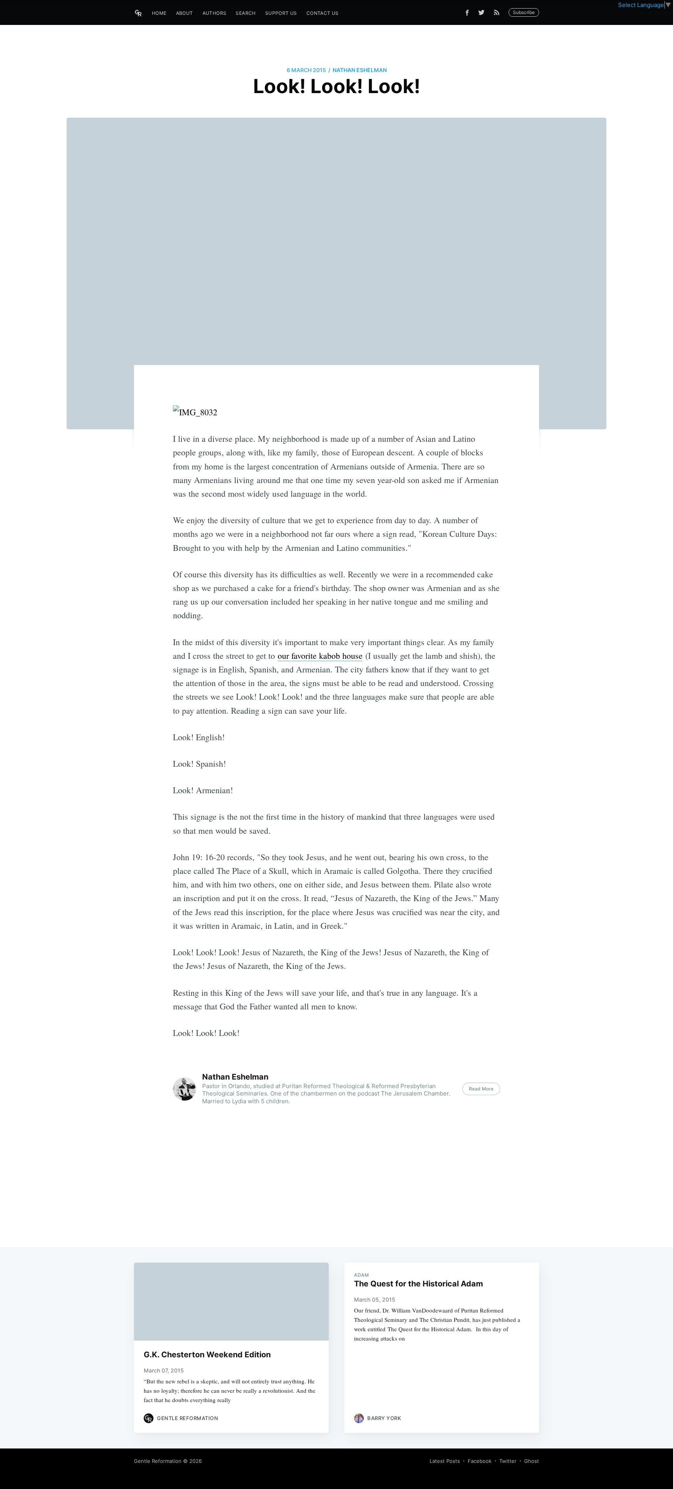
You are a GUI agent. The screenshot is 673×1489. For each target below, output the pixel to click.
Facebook (480, 1461)
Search (245, 13)
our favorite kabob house (320, 655)
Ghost (531, 1461)
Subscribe (524, 12)
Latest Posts (445, 1461)
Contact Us (323, 13)
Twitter (507, 1461)
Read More (481, 1089)
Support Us (281, 13)
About (184, 13)
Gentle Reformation (157, 1461)
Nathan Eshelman (360, 70)
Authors (215, 13)
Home (159, 13)
